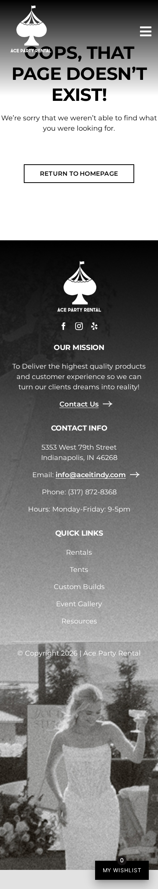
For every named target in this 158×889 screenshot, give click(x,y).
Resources (79, 621)
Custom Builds (79, 587)
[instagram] (79, 326)
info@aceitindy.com (91, 475)
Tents (79, 569)
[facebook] (63, 326)
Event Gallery (79, 604)
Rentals (79, 552)
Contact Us (79, 404)
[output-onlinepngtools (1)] (31, 7)
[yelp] (94, 326)
